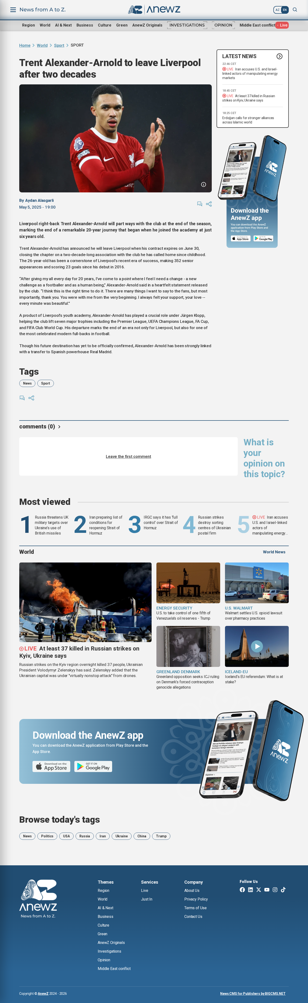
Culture (104, 25)
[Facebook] (242, 890)
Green (122, 25)
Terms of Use (195, 908)
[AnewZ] (38, 899)
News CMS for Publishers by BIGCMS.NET (253, 994)
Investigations (187, 25)
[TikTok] (283, 890)
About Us (191, 890)
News (27, 383)
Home (24, 45)
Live (144, 890)
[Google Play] (264, 238)
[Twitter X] (258, 890)
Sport (59, 45)
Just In (146, 899)
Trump (161, 836)
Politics (47, 836)
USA (66, 836)
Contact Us (193, 916)
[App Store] (241, 238)
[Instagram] (275, 890)
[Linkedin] (250, 890)
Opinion (223, 25)
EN (285, 10)
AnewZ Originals (147, 25)
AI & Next (63, 25)
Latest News (239, 56)
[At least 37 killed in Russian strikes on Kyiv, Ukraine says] (85, 602)
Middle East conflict (257, 25)
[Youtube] (267, 890)
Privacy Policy (196, 899)
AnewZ (43, 994)
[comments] (200, 204)
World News (274, 551)
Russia (84, 836)
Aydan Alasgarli (39, 200)
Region (28, 25)
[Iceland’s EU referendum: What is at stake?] (257, 646)
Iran (103, 836)
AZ (278, 10)
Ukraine (122, 836)
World (45, 25)
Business (85, 25)
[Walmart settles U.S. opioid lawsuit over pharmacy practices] (257, 582)
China (141, 836)
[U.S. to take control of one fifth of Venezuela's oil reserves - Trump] (188, 582)
